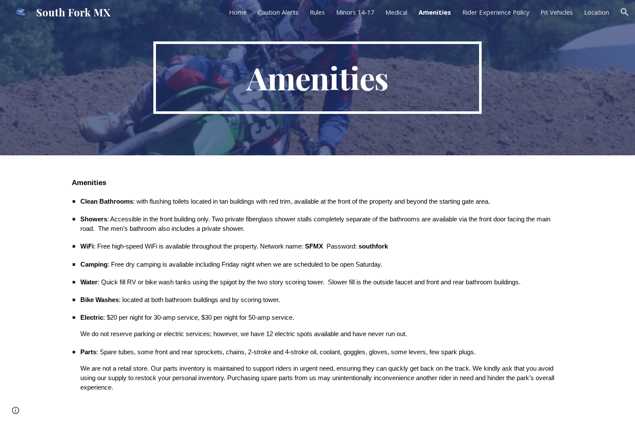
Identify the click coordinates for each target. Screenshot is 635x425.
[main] (317, 77)
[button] (624, 12)
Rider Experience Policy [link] (495, 12)
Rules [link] (317, 12)
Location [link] (596, 12)
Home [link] (238, 12)
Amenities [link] (435, 12)
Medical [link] (396, 12)
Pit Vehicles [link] (556, 12)
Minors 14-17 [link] (355, 12)
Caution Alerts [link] (278, 12)
